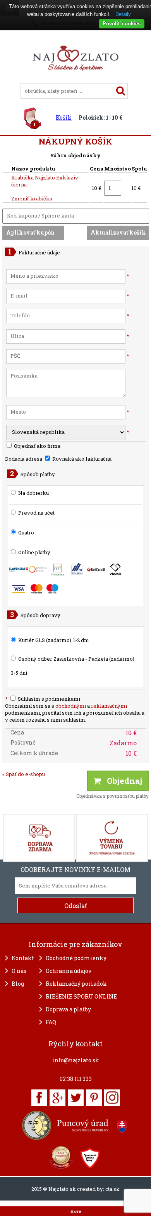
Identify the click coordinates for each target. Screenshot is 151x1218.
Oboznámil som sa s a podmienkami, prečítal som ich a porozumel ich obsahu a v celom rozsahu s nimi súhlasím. (74, 712)
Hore (75, 1211)
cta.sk (112, 1188)
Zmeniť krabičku (31, 198)
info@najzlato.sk (75, 1060)
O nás (19, 970)
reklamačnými (109, 705)
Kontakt (23, 958)
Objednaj (121, 780)
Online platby (33, 552)
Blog (18, 983)
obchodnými (70, 705)
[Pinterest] (94, 1097)
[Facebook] (39, 1097)
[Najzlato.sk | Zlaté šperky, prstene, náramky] (75, 79)
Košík (64, 117)
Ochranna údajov (68, 970)
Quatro (26, 532)
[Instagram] (112, 1097)
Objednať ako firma (36, 445)
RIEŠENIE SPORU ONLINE (81, 996)
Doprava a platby (68, 1009)
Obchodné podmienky (76, 958)
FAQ (51, 1022)
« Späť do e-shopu (23, 774)
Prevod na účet (36, 512)
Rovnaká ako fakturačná (81, 458)
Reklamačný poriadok (76, 983)
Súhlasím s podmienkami (42, 698)
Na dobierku (33, 492)
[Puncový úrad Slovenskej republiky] (75, 1125)
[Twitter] (76, 1097)
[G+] (57, 1097)
